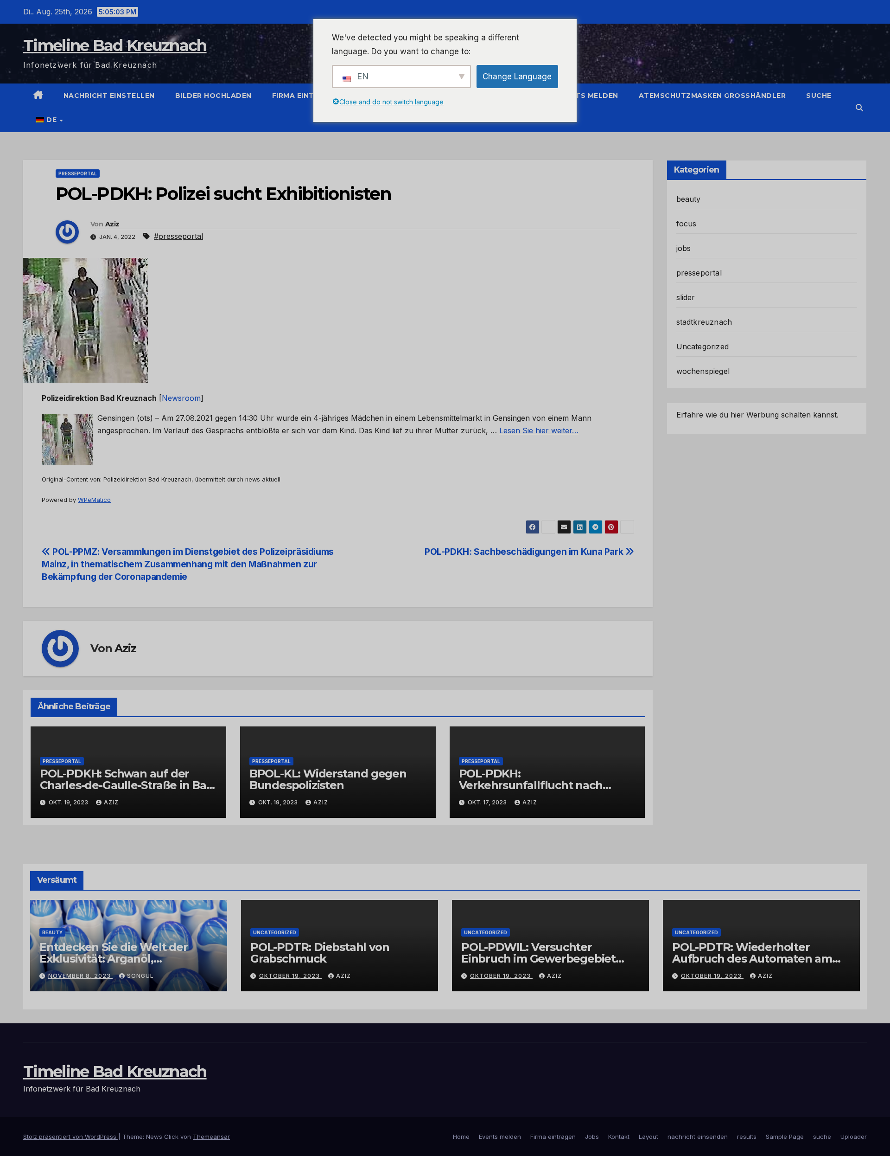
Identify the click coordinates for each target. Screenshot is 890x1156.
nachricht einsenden (698, 1136)
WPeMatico (94, 499)
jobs (683, 248)
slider (685, 297)
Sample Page (785, 1136)
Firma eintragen (307, 95)
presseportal (77, 173)
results (746, 1136)
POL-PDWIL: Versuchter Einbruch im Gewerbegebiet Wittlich (538, 958)
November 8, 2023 (80, 975)
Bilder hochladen (213, 95)
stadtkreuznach (704, 322)
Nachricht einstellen (109, 95)
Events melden (587, 95)
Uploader (853, 1136)
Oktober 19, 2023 (290, 975)
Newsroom (181, 398)
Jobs (592, 1136)
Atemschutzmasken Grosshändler (712, 95)
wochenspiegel (703, 371)
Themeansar (211, 1136)
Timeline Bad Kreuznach (115, 45)
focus (686, 223)
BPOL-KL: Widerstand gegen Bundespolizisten (328, 779)
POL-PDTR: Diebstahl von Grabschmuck (319, 952)
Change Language (517, 76)
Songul (140, 975)
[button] (859, 107)
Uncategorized (702, 346)
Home (461, 1136)
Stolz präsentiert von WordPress (70, 1136)
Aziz (112, 224)
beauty (688, 199)
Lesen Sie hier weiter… (538, 430)
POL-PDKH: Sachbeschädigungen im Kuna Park (525, 551)
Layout (648, 1136)
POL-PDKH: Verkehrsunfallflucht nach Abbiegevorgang (531, 785)
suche (819, 95)
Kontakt (618, 1136)
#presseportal (178, 236)
